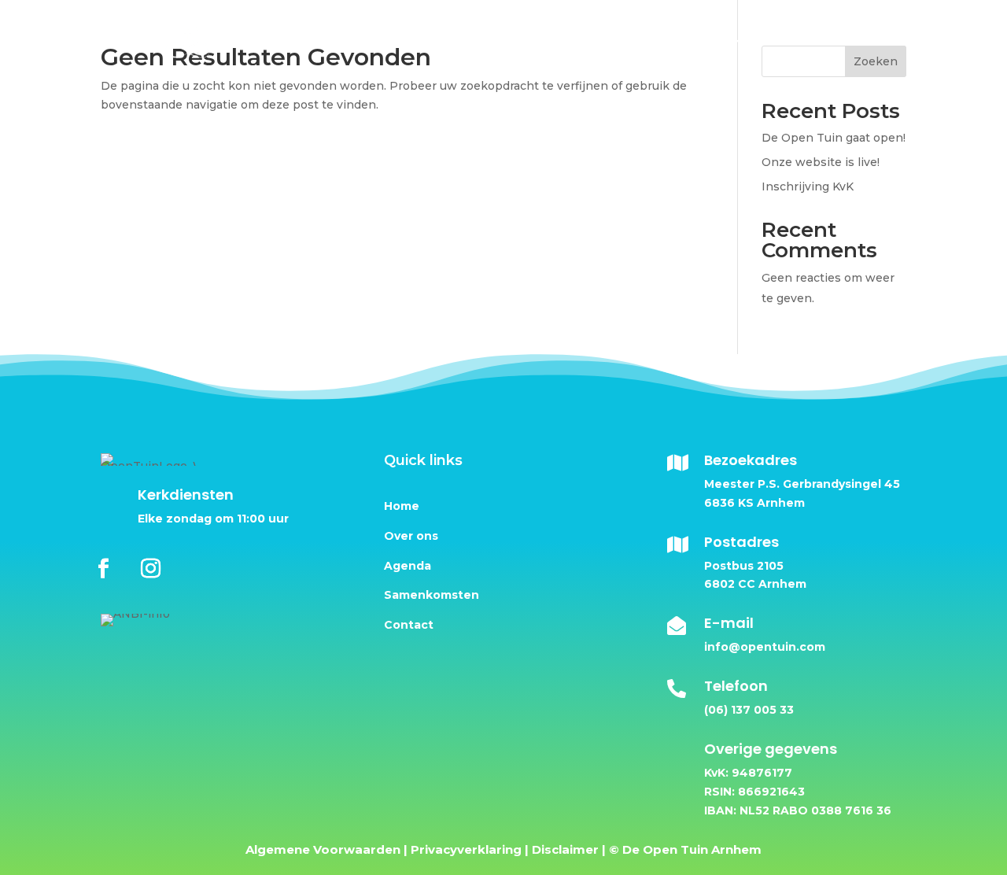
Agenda (407, 566)
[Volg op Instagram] (150, 567)
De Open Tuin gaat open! (834, 138)
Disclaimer (565, 849)
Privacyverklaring (466, 849)
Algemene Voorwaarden (322, 849)
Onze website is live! (821, 162)
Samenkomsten (431, 595)
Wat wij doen (682, 40)
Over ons (483, 40)
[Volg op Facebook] (104, 567)
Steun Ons (584, 40)
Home (411, 40)
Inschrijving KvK (808, 186)
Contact (857, 40)
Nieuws (787, 40)
